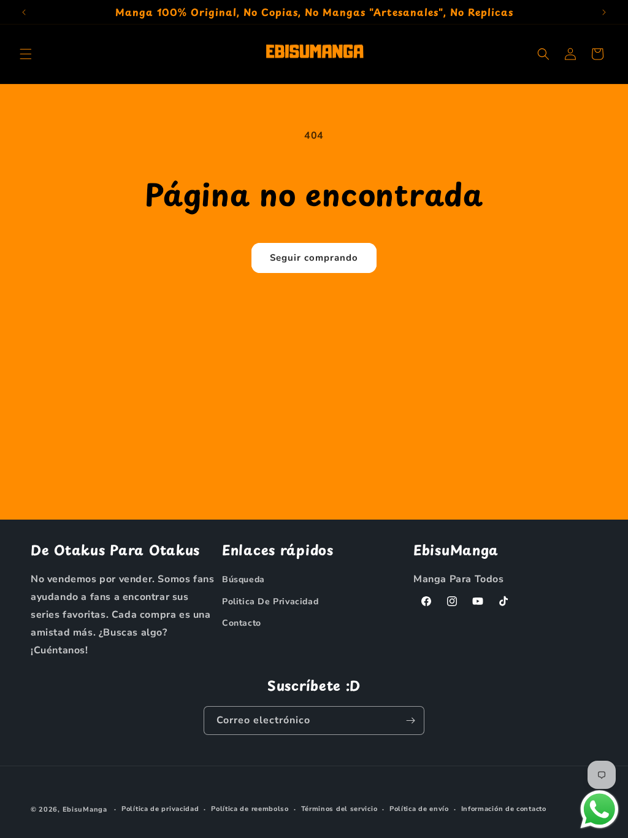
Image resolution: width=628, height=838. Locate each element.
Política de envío (419, 808)
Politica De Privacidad (270, 601)
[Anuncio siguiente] (604, 12)
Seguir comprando (314, 258)
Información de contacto (503, 808)
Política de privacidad (160, 808)
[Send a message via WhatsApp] (599, 809)
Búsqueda (243, 579)
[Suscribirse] (410, 720)
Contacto (241, 623)
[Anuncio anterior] (23, 12)
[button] (25, 53)
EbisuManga (85, 809)
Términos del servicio (339, 808)
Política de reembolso (250, 808)
